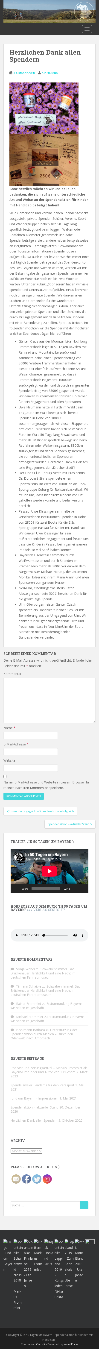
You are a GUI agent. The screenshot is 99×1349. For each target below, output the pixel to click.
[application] (49, 871)
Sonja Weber (25, 969)
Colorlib (41, 1344)
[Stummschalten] (75, 888)
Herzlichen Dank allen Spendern (34, 1120)
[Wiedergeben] (16, 888)
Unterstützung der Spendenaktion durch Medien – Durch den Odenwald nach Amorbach (44, 1034)
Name (9, 728)
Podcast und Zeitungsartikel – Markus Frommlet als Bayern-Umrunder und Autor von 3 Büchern (49, 1070)
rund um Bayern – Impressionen (34, 1098)
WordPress (71, 1344)
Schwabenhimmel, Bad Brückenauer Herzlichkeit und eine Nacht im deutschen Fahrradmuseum (43, 973)
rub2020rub (50, 73)
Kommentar (12, 674)
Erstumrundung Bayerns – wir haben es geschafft (48, 1005)
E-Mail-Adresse (16, 744)
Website (9, 760)
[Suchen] (84, 1205)
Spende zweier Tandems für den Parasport (42, 1085)
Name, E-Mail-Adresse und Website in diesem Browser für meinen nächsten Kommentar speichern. (46, 785)
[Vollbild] (82, 888)
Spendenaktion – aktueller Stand (34, 1107)
